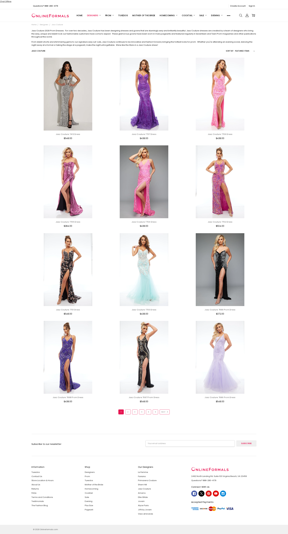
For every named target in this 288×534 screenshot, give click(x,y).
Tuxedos (123, 15)
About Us (36, 484)
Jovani (141, 501)
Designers (93, 15)
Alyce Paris (143, 505)
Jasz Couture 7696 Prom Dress (220, 397)
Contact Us (37, 476)
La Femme (143, 472)
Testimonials (38, 501)
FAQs (34, 493)
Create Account (238, 5)
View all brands (145, 513)
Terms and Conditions (42, 497)
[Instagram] (223, 494)
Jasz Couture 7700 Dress (144, 309)
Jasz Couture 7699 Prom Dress (220, 309)
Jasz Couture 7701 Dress (68, 309)
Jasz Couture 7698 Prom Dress (68, 397)
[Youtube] (216, 494)
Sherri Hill (142, 484)
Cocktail (187, 15)
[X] (201, 494)
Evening (215, 15)
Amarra (142, 493)
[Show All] (228, 15)
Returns (35, 488)
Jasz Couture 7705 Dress (68, 221)
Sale (201, 15)
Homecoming (167, 15)
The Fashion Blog (40, 505)
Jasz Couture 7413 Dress (68, 134)
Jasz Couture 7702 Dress (220, 221)
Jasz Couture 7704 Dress (144, 221)
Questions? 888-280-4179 (45, 5)
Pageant (89, 509)
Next (163, 412)
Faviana (142, 476)
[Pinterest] (209, 494)
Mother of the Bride (143, 15)
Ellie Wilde (143, 497)
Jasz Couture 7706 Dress (220, 134)
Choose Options (68, 124)
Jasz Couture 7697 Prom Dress (144, 397)
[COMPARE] (99, 67)
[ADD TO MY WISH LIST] (99, 72)
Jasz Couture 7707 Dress (144, 134)
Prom (108, 15)
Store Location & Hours (43, 480)
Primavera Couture (147, 480)
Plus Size (89, 505)
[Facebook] (194, 494)
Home (79, 15)
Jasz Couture (144, 488)
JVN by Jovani (145, 509)
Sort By (229, 51)
